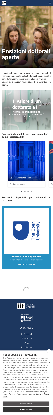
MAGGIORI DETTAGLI (26, 264)
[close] (49, 351)
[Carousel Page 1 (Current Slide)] (21, 191)
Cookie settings (26, 410)
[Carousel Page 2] (25, 191)
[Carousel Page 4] (31, 191)
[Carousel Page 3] (28, 191)
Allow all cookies (26, 404)
